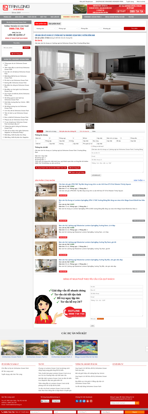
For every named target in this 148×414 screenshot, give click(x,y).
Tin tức (131, 17)
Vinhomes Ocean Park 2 (71, 17)
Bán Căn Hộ (19, 17)
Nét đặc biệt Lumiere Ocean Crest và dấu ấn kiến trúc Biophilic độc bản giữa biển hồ (55, 379)
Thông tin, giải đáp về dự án (86, 364)
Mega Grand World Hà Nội (114, 17)
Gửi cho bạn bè (84, 131)
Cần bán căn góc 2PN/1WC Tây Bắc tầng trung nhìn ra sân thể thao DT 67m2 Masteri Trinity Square (95, 184)
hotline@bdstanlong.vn (14, 405)
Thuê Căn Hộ (31, 17)
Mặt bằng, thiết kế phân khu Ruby (15, 135)
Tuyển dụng (130, 1)
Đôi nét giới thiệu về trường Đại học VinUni (89, 373)
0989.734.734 (12, 402)
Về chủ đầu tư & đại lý (10, 364)
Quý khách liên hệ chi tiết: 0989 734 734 (52, 168)
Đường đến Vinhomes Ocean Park (15, 83)
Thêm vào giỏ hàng (77, 172)
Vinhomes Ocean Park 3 (92, 17)
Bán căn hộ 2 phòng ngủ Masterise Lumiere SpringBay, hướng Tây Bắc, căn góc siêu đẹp (91, 260)
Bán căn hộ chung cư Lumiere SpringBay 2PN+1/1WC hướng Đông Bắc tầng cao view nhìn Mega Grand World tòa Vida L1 (102, 201)
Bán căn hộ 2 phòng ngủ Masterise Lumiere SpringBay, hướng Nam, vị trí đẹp (87, 225)
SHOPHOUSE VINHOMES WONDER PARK (109, 1)
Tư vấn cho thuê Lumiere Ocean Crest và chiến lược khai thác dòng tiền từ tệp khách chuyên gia (54, 389)
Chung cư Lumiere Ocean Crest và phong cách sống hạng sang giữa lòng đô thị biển (54, 369)
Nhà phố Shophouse (86, 1)
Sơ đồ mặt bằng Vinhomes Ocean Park (88, 386)
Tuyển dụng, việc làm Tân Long (12, 374)
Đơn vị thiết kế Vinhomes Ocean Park (16, 117)
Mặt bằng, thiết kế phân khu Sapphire (16, 137)
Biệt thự (43, 17)
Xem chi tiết (63, 195)
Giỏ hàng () (75, 168)
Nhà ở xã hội (141, 1)
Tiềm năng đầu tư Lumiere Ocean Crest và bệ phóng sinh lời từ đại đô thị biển (53, 384)
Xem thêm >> (139, 180)
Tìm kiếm (134, 28)
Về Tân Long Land (7, 371)
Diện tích (39, 131)
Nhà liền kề (55, 17)
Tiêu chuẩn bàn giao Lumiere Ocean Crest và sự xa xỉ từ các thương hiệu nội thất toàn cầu (54, 374)
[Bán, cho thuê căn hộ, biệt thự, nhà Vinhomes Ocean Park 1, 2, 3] (16, 13)
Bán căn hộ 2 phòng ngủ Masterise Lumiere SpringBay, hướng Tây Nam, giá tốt (87, 242)
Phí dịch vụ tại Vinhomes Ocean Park (16, 80)
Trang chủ (7, 17)
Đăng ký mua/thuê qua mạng (16, 38)
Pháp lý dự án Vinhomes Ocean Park (16, 119)
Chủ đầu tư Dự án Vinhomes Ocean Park (15, 368)
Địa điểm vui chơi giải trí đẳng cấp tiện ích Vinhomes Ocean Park (89, 382)
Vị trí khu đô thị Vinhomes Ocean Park (17, 110)
